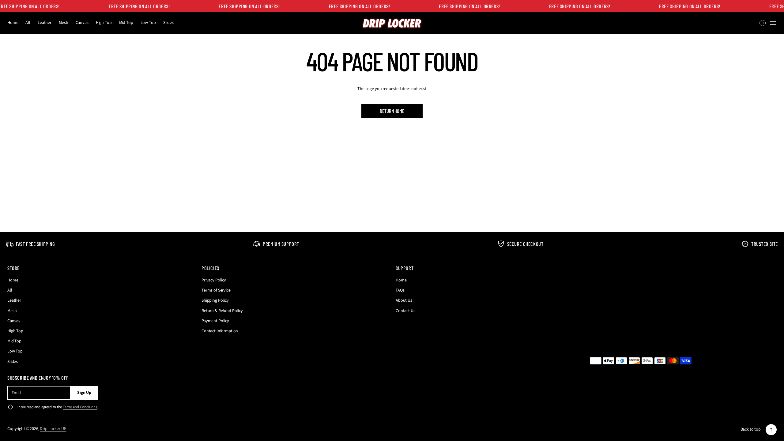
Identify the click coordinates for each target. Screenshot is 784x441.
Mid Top (126, 23)
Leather (44, 23)
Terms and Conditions (80, 407)
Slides (168, 23)
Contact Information (220, 331)
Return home (392, 111)
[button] (762, 23)
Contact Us (405, 311)
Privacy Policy (214, 280)
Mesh (63, 23)
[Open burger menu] (773, 23)
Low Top (148, 23)
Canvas (82, 23)
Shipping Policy (215, 300)
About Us (404, 300)
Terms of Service (216, 290)
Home (12, 23)
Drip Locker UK (53, 429)
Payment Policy (215, 321)
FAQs (400, 290)
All (27, 23)
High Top (104, 23)
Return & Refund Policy (222, 311)
